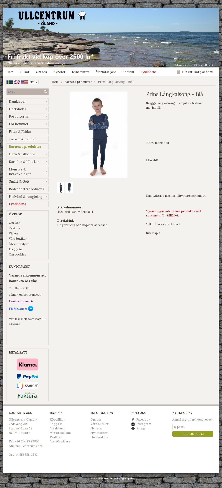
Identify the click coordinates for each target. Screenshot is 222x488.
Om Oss (14, 223)
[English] (17, 82)
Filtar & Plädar (20, 131)
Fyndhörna (148, 72)
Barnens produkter (25, 146)
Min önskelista (60, 433)
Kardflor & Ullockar (24, 162)
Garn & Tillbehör (22, 154)
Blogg (140, 428)
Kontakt (128, 72)
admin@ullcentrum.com (25, 294)
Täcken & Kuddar (22, 139)
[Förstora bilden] (98, 134)
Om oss (41, 72)
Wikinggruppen (123, 478)
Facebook (143, 419)
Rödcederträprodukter (26, 189)
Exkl (211, 65)
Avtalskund (57, 428)
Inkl (200, 65)
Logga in (15, 249)
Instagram (143, 424)
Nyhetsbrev (80, 72)
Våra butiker (18, 239)
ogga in (57, 424)
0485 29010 (23, 288)
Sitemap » (153, 233)
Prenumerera (193, 434)
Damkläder (17, 101)
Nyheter (59, 72)
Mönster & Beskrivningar (20, 171)
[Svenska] (10, 82)
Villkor (24, 72)
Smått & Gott (19, 181)
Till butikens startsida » (163, 224)
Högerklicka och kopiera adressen (82, 225)
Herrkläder (17, 109)
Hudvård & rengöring (25, 197)
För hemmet (18, 124)
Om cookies (17, 254)
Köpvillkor (57, 419)
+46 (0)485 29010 (27, 441)
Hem (10, 72)
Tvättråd (15, 228)
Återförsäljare (105, 72)
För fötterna (18, 116)
